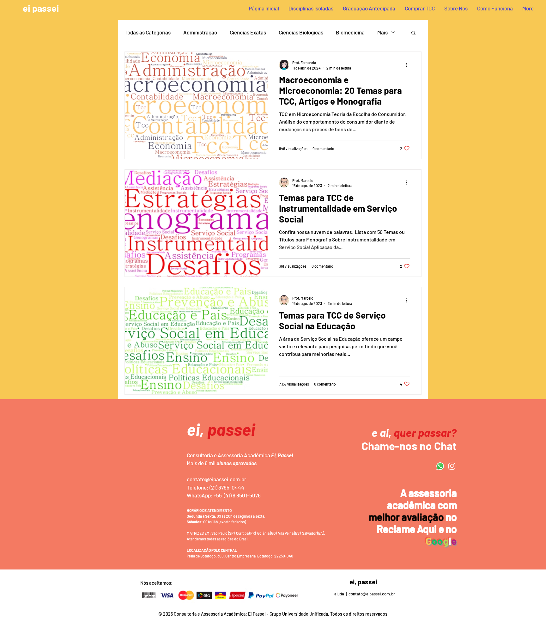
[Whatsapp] (440, 466)
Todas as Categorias (147, 32)
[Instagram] (452, 466)
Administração (200, 32)
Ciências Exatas (248, 32)
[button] (413, 33)
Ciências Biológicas (301, 32)
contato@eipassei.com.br (216, 479)
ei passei (41, 8)
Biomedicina (350, 32)
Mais (382, 32)
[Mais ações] (409, 65)
